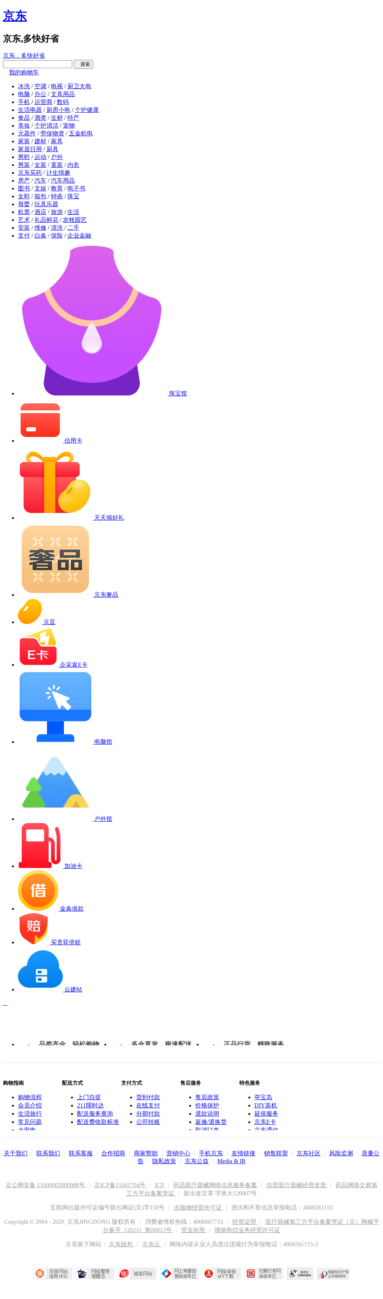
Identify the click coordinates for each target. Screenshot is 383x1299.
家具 (57, 141)
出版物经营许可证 (198, 1207)
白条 (40, 235)
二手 (73, 227)
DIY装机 (265, 1105)
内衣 (73, 165)
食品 (24, 117)
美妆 (24, 125)
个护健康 (87, 110)
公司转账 (148, 1122)
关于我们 (16, 1153)
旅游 (57, 212)
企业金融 (79, 235)
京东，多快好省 (24, 55)
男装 (24, 165)
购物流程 (30, 1097)
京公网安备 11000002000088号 (46, 1185)
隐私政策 (164, 1161)
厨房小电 (58, 110)
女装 (40, 165)
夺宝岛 (263, 1097)
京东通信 (266, 1130)
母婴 (24, 204)
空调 (40, 86)
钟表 (57, 196)
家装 (24, 141)
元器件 (27, 133)
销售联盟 (276, 1153)
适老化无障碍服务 (300, 1274)
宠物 (69, 125)
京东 (15, 15)
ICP (160, 1185)
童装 (57, 165)
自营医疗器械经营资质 (297, 1185)
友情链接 (243, 1153)
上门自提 (89, 1097)
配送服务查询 (95, 1113)
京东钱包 (121, 1244)
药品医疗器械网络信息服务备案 (215, 1185)
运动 (40, 157)
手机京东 (211, 1153)
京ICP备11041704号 (120, 1185)
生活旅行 (30, 1113)
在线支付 (148, 1105)
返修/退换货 (211, 1122)
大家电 (27, 1130)
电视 (57, 86)
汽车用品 (63, 180)
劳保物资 (52, 133)
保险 (57, 235)
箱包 (40, 196)
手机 (24, 102)
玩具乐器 (46, 204)
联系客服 (81, 1153)
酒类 (40, 117)
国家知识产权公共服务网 (333, 1274)
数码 (63, 102)
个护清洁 (46, 125)
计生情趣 (58, 172)
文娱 (40, 188)
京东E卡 (265, 1122)
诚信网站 (137, 1274)
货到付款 (148, 1097)
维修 (40, 227)
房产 (24, 180)
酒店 (40, 212)
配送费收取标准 (98, 1122)
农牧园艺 (75, 220)
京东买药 (30, 172)
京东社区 (309, 1153)
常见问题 (30, 1122)
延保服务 (266, 1113)
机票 (24, 212)
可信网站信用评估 (52, 1274)
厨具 (52, 149)
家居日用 (30, 149)
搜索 (83, 64)
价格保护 (207, 1105)
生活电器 (30, 110)
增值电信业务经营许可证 (247, 1230)
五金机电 (81, 133)
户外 (57, 157)
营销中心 (178, 1153)
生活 (73, 212)
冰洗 (24, 86)
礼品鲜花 (46, 220)
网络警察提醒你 (95, 1274)
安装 (24, 227)
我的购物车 (24, 72)
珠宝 (73, 196)
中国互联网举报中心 (179, 1274)
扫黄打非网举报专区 (264, 1274)
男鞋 (24, 157)
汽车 (40, 180)
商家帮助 (146, 1153)
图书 (24, 188)
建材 (40, 141)
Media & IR (231, 1161)
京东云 (152, 1244)
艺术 (24, 220)
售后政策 (207, 1097)
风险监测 (341, 1153)
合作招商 (113, 1153)
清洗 (57, 227)
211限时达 (90, 1105)
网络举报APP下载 (221, 1274)
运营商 (43, 102)
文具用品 (63, 94)
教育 (57, 188)
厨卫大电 (79, 86)
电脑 (24, 94)
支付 (24, 235)
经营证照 (245, 1222)
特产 (73, 117)
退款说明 (207, 1113)
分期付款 (148, 1113)
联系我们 (48, 1153)
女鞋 (24, 196)
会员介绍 (30, 1105)
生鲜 (57, 117)
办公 (40, 94)
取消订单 (207, 1130)
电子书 (76, 188)
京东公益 (197, 1161)
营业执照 (193, 1230)
